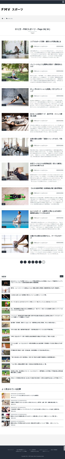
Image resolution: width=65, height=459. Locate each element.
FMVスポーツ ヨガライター (41, 46)
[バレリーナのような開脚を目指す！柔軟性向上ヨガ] (15, 72)
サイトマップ (10, 449)
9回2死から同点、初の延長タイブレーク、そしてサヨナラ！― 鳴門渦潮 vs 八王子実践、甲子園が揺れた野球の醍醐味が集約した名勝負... (37, 371)
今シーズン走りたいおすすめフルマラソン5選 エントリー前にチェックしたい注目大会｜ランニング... (34, 301)
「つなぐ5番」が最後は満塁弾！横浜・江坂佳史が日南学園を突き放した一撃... (29, 364)
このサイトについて (43, 449)
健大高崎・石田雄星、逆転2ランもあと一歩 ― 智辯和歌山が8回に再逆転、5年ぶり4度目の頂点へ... (33, 322)
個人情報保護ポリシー (21, 449)
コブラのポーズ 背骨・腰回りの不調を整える (45, 41)
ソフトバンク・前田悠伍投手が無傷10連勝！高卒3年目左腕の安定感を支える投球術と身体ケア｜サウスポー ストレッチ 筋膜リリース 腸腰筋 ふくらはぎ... (37, 316)
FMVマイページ (46, 451)
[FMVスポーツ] (12, 10)
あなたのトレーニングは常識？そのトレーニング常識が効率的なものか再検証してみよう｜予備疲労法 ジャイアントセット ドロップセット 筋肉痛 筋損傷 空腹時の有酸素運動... (37, 282)
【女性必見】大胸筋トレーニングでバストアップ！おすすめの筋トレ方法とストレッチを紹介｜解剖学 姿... (35, 409)
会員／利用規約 (54, 449)
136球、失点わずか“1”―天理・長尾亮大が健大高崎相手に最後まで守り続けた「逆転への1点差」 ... (33, 336)
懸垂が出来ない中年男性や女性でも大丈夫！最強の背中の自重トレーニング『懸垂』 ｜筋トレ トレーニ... (35, 423)
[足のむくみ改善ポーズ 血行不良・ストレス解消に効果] (15, 122)
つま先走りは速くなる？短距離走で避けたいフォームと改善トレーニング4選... (29, 295)
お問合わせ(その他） (35, 451)
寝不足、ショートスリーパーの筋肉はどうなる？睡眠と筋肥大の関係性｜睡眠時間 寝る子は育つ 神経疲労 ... (35, 288)
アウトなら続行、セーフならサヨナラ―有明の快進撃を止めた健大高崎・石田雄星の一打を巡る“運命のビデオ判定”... (36, 344)
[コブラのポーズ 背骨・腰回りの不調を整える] (15, 49)
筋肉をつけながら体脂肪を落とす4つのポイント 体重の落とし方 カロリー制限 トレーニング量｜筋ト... (34, 416)
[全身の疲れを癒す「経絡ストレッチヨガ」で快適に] (15, 147)
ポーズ (4, 57)
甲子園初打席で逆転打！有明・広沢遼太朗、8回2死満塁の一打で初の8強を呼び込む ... (30, 350)
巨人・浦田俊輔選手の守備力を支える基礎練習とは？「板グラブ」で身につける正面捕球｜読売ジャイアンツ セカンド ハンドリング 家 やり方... (37, 309)
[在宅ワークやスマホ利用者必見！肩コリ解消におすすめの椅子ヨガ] (15, 172)
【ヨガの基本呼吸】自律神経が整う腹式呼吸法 (46, 188)
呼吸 (3, 204)
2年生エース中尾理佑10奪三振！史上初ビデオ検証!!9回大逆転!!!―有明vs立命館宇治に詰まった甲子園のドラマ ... (37, 378)
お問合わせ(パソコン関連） (21, 451)
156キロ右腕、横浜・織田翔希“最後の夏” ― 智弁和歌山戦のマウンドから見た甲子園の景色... (32, 329)
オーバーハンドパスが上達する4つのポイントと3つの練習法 (24, 395)
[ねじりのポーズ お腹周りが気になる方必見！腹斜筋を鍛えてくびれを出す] (15, 219)
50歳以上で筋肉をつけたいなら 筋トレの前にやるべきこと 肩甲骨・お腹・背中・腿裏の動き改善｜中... (34, 402)
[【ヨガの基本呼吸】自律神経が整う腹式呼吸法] (15, 196)
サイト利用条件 (32, 449)
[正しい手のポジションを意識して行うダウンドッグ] (15, 97)
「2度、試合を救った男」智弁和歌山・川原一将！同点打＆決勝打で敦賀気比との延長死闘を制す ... (33, 357)
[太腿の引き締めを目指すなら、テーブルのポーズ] (15, 244)
